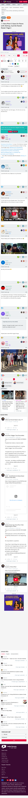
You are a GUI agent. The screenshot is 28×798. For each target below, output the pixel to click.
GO (18, 55)
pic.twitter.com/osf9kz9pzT (11, 551)
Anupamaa (5, 669)
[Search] (17, 1)
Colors (3, 771)
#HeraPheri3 (9, 144)
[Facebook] (2, 780)
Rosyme (14, 429)
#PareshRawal (4, 149)
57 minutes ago (15, 681)
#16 (26, 236)
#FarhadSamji (16, 150)
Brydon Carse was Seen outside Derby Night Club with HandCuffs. (13, 687)
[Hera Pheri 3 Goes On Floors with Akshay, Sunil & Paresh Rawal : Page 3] (24, 56)
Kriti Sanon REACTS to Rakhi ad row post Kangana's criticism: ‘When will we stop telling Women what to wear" (21, 405)
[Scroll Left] (2, 72)
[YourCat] (8, 61)
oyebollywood (15, 470)
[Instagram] (10, 780)
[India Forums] (7, 2)
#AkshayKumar (12, 147)
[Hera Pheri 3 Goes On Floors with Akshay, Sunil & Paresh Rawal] (2, 56)
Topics (13, 4)
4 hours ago (17, 675)
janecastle (23, 675)
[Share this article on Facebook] (13, 64)
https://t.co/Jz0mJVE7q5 (14, 152)
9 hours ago (16, 689)
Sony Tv (4, 772)
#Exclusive (3, 144)
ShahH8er (23, 697)
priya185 (14, 590)
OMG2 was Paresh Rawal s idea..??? (14, 420)
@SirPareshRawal (5, 152)
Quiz (19, 4)
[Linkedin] (15, 780)
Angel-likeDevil (22, 681)
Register (25, 1)
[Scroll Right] (26, 72)
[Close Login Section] (26, 129)
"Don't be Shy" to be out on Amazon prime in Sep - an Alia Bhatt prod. (13, 724)
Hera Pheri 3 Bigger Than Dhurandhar (14, 435)
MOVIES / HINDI (18, 400)
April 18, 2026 (8, 555)
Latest (3, 654)
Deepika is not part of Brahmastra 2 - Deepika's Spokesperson (10, 703)
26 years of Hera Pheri (10, 567)
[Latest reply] (17, 429)
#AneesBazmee (6, 145)
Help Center (4, 758)
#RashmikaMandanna (18, 149)
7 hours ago (16, 705)
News (3, 4)
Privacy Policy (5, 762)
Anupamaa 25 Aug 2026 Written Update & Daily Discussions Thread (12, 672)
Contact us (4, 756)
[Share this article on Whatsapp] (18, 64)
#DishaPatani (4, 150)
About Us (4, 753)
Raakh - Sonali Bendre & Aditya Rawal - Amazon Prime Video (15, 476)
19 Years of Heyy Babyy (6, 710)
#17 (26, 266)
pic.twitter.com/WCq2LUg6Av (18, 460)
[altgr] (2, 61)
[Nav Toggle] (1, 1)
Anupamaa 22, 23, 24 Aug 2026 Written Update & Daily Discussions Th (13, 695)
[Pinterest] (13, 780)
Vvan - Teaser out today (6, 665)
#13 (26, 141)
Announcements (14, 654)
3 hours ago (17, 660)
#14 (26, 171)
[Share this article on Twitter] (15, 64)
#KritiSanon (10, 149)
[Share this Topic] (10, 64)
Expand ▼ (16, 425)
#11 (26, 81)
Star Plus (4, 767)
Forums (8, 4)
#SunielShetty (19, 147)
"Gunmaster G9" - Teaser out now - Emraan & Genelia (13, 658)
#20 (26, 347)
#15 (26, 197)
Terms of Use (5, 760)
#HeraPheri (10, 150)
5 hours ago (18, 667)
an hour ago (18, 712)
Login (21, 1)
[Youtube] (8, 780)
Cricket (4, 684)
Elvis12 (23, 712)
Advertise (4, 755)
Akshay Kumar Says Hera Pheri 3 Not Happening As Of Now (14, 525)
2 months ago (9, 519)
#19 (26, 318)
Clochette (23, 660)
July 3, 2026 (8, 464)
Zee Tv (3, 769)
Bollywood (6, 20)
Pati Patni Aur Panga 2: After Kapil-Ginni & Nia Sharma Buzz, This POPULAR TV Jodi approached (7, 405)
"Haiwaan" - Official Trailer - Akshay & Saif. (11, 717)
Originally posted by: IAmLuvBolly (10, 321)
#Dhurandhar (18, 448)
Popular (7, 654)
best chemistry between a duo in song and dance (12, 679)
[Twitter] (5, 780)
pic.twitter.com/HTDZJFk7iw (7, 154)
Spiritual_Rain (22, 689)
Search (25, 52)
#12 (26, 107)
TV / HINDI (4, 400)
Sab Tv (3, 774)
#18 (26, 292)
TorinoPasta (22, 705)
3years (5, 61)
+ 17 (26, 135)
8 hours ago (17, 697)
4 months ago (9, 561)
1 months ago (9, 429)
